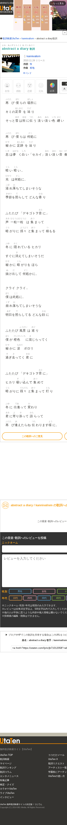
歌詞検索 (4, 759)
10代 (15, 598)
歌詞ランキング (8, 767)
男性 (20, 591)
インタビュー (7, 797)
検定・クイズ (7, 784)
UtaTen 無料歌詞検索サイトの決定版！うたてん (21, 804)
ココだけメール (56, 755)
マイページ (6, 763)
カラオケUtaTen (8, 788)
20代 (29, 598)
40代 (58, 598)
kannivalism (33, 56)
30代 (44, 598)
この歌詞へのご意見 (32, 436)
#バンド (27, 73)
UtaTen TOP (6, 755)
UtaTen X (53, 759)
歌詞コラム (6, 772)
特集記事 (4, 780)
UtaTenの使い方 (56, 776)
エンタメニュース (9, 776)
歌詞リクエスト (56, 763)
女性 (44, 591)
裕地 (32, 67)
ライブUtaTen (7, 793)
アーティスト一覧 (57, 767)
